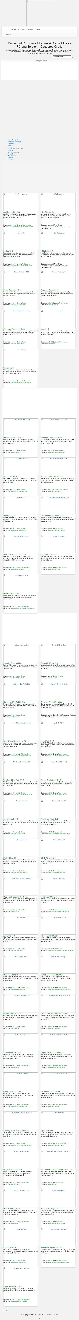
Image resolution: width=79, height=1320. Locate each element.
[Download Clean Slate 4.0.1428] (20, 1081)
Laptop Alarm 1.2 (10, 1247)
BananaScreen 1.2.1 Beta (51, 437)
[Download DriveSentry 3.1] (20, 505)
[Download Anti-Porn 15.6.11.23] (20, 202)
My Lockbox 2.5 (9, 857)
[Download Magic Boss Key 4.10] (58, 1198)
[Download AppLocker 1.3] (20, 925)
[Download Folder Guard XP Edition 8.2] (58, 466)
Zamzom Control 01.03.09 (51, 702)
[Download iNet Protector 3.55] (20, 583)
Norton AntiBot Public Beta (14, 702)
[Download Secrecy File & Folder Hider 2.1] (20, 1120)
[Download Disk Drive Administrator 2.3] (20, 731)
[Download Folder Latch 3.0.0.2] (58, 925)
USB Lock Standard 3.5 (50, 1091)
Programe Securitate (14, 142)
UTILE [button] (38, 29)
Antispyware (12, 143)
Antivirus (10, 145)
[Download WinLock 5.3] (20, 357)
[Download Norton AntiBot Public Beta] (20, 692)
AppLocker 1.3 (9, 935)
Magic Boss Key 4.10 (49, 1208)
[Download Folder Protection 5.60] (20, 280)
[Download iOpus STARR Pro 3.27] (20, 1276)
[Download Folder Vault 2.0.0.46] (20, 1042)
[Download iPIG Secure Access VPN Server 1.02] (58, 1159)
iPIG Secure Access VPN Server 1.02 (56, 1169)
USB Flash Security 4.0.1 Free (15, 896)
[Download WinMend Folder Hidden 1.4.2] (58, 505)
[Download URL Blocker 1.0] (58, 202)
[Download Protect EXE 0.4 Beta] (58, 653)
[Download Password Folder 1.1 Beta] (20, 318)
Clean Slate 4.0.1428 (12, 1091)
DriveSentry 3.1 (9, 515)
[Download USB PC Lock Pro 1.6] (20, 964)
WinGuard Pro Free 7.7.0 (13, 780)
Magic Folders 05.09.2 (12, 1169)
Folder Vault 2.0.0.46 (11, 1052)
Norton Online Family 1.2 (13, 437)
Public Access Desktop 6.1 (52, 974)
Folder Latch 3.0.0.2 (49, 935)
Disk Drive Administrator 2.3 (14, 741)
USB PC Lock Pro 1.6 (12, 974)
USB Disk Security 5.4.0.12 (14, 554)
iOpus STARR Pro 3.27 (12, 1286)
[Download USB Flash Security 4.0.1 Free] (20, 886)
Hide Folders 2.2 (48, 251)
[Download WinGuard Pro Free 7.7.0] (20, 770)
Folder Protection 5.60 (12, 290)
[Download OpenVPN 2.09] (58, 1120)
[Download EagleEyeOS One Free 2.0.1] (58, 1042)
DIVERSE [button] (9, 35)
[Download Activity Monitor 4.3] (58, 544)
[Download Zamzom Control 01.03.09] (58, 692)
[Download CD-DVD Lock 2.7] (58, 847)
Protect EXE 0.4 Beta (49, 663)
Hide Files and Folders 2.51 (52, 1247)
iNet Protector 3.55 (11, 593)
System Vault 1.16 (10, 819)
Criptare (10, 150)
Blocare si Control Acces (15, 149)
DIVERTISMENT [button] (27, 29)
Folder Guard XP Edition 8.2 (52, 476)
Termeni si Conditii (52, 1315)
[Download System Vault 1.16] (20, 808)
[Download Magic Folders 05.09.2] (20, 1159)
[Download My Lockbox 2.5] (20, 847)
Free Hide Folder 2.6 (49, 819)
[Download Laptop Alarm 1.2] (20, 1237)
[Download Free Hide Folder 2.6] (58, 808)
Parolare (10, 157)
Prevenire (11, 159)
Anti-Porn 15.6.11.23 (11, 212)
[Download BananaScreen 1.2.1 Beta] (58, 427)
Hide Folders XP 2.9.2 (12, 1208)
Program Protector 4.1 (50, 290)
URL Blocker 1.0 (47, 212)
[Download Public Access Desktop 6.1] (58, 964)
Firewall (10, 154)
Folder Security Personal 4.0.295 (54, 1013)
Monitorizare (12, 156)
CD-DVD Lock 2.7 (48, 857)
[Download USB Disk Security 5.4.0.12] (20, 544)
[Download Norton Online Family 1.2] (20, 427)
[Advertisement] (39, 66)
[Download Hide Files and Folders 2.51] (58, 1237)
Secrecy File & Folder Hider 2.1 (16, 1130)
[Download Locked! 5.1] (20, 241)
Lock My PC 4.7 (47, 741)
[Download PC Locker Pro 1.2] (20, 466)
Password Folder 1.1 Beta (14, 329)
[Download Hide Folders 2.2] (58, 241)
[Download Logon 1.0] (58, 318)
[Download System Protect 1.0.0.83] (20, 1003)
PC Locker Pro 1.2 (11, 476)
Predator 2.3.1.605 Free (13, 663)
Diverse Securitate (14, 152)
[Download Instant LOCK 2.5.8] (58, 886)
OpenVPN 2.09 (47, 1130)
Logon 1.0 (45, 329)
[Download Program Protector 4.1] (58, 280)
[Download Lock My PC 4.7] (58, 731)
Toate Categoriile (13, 140)
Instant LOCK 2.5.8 (49, 896)
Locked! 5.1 (8, 251)
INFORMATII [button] (15, 29)
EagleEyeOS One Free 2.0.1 (52, 1052)
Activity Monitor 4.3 (49, 554)
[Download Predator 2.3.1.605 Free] (20, 653)
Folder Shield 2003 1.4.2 (51, 780)
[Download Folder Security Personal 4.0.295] (58, 1003)
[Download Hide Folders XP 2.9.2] (20, 1198)
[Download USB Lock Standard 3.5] (58, 1081)
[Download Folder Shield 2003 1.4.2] (58, 770)
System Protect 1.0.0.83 (13, 1013)
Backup (10, 147)
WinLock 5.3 (8, 367)
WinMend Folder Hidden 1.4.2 (53, 515)
